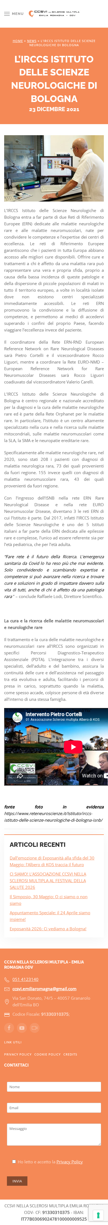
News (32, 41)
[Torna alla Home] (54, 14)
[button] (14, 14)
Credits (70, 1054)
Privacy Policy (18, 1054)
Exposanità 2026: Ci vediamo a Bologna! (48, 928)
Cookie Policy (47, 1054)
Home (18, 41)
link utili (13, 1042)
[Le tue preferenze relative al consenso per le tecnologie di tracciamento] (98, 1215)
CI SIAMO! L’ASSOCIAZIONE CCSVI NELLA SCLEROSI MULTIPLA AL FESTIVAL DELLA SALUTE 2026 (48, 880)
